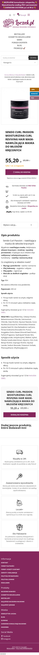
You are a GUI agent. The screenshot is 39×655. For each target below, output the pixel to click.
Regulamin (5, 583)
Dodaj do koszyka (22, 172)
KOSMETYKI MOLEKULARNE (10, 595)
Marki (19, 40)
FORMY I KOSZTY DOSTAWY (10, 569)
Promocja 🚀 (19, 48)
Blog (19, 45)
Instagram (7, 639)
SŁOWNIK (4, 620)
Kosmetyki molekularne (19, 37)
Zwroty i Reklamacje (9, 572)
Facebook (6, 636)
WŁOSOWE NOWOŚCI (8, 591)
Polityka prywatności (9, 576)
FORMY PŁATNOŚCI (7, 566)
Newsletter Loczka (8, 613)
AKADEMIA (5, 627)
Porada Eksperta (19, 42)
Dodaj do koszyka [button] (19, 415)
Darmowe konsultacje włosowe (13, 623)
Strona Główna (9, 75)
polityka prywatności (24, 648)
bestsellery (5, 598)
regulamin (11, 648)
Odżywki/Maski (20, 75)
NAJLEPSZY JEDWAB (8, 605)
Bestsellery (19, 34)
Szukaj (33, 58)
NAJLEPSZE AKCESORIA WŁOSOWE (12, 601)
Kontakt (4, 562)
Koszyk (22, 15)
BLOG (3, 617)
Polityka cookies (7, 579)
